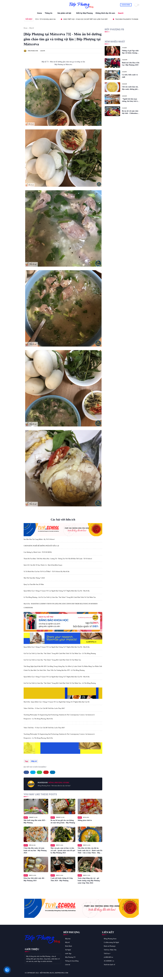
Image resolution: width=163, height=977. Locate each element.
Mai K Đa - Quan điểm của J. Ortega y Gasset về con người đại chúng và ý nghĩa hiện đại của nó (56, 702)
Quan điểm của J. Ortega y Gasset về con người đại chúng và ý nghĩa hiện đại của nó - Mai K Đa (56, 591)
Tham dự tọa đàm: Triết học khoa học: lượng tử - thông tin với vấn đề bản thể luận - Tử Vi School (58, 558)
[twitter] (27, 5)
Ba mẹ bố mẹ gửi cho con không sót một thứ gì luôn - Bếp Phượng (63, 821)
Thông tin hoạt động (72, 961)
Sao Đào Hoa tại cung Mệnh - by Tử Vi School (39, 539)
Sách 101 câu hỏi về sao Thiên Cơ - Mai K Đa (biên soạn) (43, 565)
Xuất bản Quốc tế (109, 964)
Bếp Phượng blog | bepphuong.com (54, 973)
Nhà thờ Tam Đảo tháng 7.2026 (34, 578)
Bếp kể (31, 28)
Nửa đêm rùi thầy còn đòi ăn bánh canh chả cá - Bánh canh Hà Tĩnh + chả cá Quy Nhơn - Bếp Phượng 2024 (90, 850)
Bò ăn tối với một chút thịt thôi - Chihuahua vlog (130, 112)
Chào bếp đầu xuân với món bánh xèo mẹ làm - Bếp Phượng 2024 (35, 850)
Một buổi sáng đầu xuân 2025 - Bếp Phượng (35, 821)
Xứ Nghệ (68, 950)
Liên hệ (67, 964)
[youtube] (38, 5)
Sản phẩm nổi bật (64, 13)
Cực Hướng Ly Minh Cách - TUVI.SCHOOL (38, 552)
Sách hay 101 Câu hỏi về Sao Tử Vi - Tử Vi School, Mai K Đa (112, 19)
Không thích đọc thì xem (105, 13)
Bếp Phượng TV (70, 957)
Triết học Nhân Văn (110, 950)
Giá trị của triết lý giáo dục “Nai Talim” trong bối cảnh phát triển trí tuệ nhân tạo (52, 660)
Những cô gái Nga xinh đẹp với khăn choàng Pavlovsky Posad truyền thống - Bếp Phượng (130, 52)
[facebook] (25, 5)
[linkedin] (52, 772)
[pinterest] (33, 5)
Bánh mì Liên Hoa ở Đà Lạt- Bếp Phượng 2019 (130, 64)
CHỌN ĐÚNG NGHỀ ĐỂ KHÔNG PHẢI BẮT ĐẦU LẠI (41, 546)
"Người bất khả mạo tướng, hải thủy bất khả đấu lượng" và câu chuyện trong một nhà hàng (130, 100)
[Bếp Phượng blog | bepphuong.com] (81, 8)
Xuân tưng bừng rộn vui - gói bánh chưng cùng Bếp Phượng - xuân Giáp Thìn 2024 (89, 880)
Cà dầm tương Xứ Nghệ (111, 942)
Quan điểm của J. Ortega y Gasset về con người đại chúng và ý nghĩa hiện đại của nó (52, 19)
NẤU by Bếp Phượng (84, 13)
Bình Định (68, 946)
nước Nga (68, 953)
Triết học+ (107, 953)
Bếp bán (68, 939)
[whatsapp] (30, 5)
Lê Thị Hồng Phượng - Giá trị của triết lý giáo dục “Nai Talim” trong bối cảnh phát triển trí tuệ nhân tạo (60, 597)
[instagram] (36, 5)
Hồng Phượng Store (110, 939)
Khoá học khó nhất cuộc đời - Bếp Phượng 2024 (34, 879)
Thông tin (48, 13)
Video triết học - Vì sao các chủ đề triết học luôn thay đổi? (44, 708)
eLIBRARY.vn (108, 957)
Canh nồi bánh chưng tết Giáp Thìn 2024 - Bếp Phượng (62, 879)
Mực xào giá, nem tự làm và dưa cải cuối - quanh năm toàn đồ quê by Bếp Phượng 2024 (63, 850)
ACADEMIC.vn (109, 961)
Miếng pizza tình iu (85, 820)
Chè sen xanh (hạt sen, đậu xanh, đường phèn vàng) (130, 88)
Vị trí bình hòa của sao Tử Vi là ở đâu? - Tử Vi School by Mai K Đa (46, 571)
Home (39, 13)
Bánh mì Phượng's (110, 946)
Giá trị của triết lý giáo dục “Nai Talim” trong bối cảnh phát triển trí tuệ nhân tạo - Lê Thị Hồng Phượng (60, 653)
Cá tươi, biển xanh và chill (130, 76)
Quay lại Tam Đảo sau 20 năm (34, 584)
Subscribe (126, 5)
